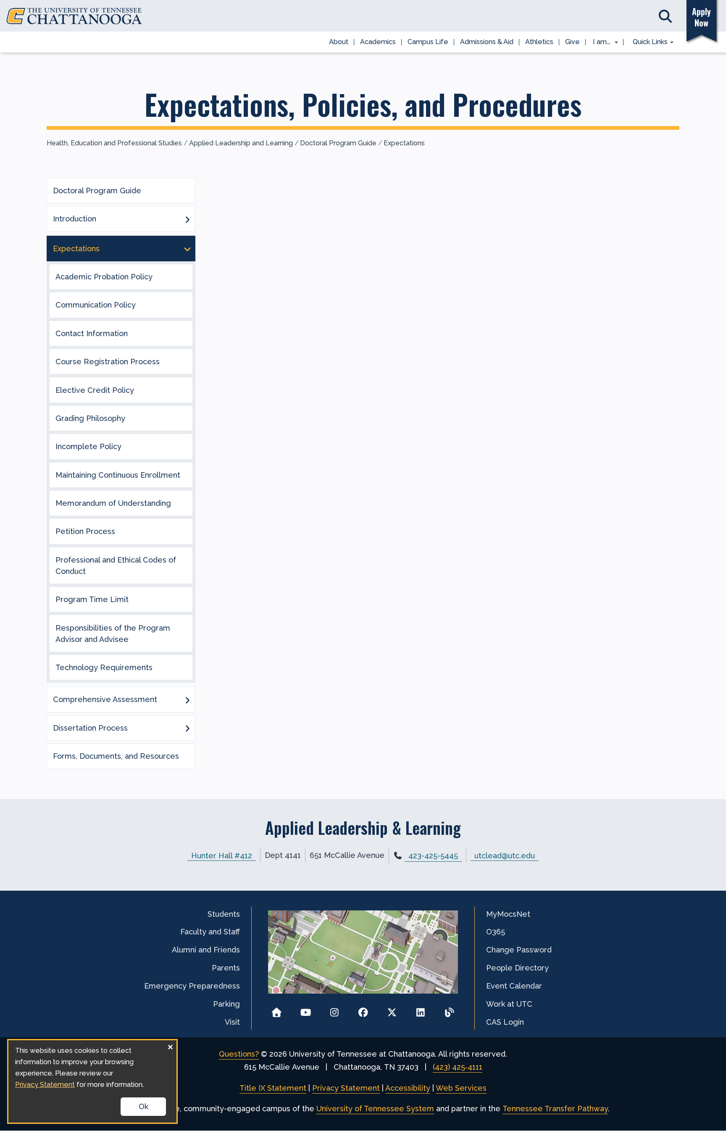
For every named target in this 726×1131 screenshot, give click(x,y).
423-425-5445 (433, 855)
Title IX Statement (272, 1088)
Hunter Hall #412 (221, 855)
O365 (495, 931)
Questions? (239, 1053)
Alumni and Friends (206, 949)
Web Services (461, 1088)
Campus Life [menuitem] (428, 42)
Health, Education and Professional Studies (114, 143)
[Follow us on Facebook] (363, 1009)
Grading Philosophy (90, 418)
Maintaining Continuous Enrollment (117, 475)
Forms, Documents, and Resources (116, 756)
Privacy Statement (346, 1088)
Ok (143, 1106)
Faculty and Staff (210, 931)
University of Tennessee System (375, 1108)
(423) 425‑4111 (457, 1067)
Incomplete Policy (88, 446)
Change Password (519, 949)
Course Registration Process (107, 361)
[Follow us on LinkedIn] (420, 1009)
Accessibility (407, 1088)
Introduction (74, 218)
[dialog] (92, 1081)
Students (224, 914)
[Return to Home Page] (276, 1009)
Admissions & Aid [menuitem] (486, 42)
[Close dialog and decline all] (170, 1045)
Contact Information (91, 333)
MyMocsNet (508, 914)
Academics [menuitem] (378, 42)
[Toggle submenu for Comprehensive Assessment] (187, 699)
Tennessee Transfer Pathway (555, 1108)
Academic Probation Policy (104, 276)
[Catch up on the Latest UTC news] (449, 1009)
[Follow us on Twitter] (391, 1009)
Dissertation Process (90, 727)
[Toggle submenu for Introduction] (187, 219)
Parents (226, 967)
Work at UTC (509, 1003)
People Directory (517, 967)
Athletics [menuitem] (539, 42)
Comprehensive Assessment (105, 699)
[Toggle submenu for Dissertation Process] (187, 728)
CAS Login (505, 1022)
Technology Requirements (104, 667)
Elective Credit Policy (94, 390)
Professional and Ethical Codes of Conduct (115, 565)
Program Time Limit (92, 599)
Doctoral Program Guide (338, 143)
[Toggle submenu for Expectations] (187, 248)
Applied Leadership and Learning (241, 143)
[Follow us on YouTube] (305, 1009)
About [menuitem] (338, 42)
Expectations (404, 143)
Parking (226, 1003)
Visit (232, 1022)
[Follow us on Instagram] (334, 1009)
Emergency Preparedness (192, 985)
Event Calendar (514, 985)
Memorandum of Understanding (113, 503)
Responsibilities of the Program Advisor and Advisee (112, 633)
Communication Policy (95, 304)
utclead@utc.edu (504, 855)
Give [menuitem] (572, 42)
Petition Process (85, 531)
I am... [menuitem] (599, 42)
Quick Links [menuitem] (647, 42)
